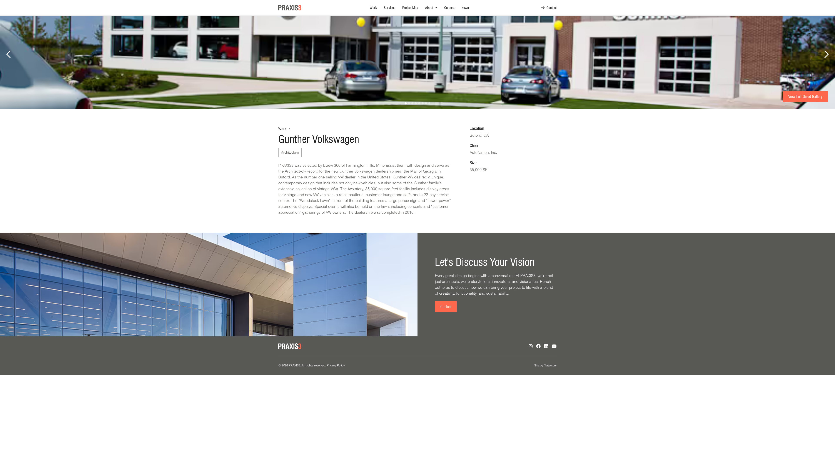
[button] (431, 7)
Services (389, 8)
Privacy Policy (336, 365)
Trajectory (550, 365)
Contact (445, 306)
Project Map (410, 8)
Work (373, 8)
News (465, 8)
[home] (289, 8)
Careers (449, 8)
